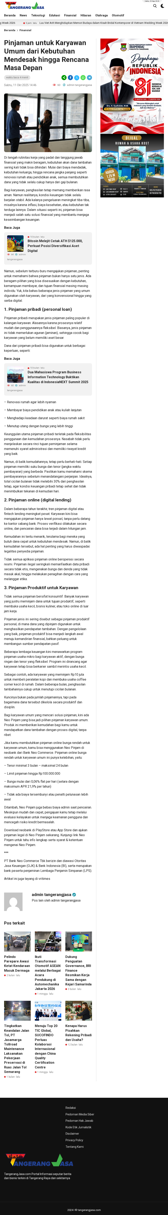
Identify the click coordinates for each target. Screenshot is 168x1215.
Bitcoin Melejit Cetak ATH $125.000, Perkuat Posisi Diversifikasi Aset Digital (55, 246)
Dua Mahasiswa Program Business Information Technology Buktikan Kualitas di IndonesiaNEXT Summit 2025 (58, 377)
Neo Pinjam (37, 835)
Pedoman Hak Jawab (79, 1120)
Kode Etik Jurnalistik (78, 1127)
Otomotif (118, 15)
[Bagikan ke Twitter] (77, 77)
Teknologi (38, 15)
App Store (64, 830)
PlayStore (43, 830)
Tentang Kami (75, 1146)
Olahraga (101, 15)
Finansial (70, 15)
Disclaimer (72, 1133)
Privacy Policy (74, 1140)
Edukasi (54, 15)
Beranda (10, 15)
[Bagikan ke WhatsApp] (83, 77)
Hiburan (86, 15)
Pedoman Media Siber (80, 1114)
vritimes (44, 879)
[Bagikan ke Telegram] (89, 77)
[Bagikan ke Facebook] (70, 77)
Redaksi (71, 1107)
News (23, 15)
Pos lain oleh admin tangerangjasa (56, 900)
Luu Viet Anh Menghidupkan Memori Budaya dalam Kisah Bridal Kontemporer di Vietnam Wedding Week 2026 (81, 22)
